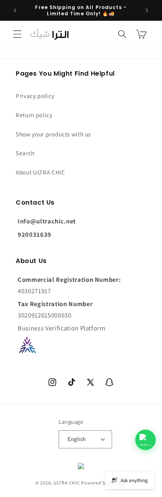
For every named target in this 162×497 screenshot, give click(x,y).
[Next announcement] (147, 10)
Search (25, 153)
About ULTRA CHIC (40, 172)
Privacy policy (35, 96)
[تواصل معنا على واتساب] (145, 440)
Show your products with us (53, 134)
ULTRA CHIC (66, 483)
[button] (17, 34)
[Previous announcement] (15, 10)
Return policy (34, 115)
